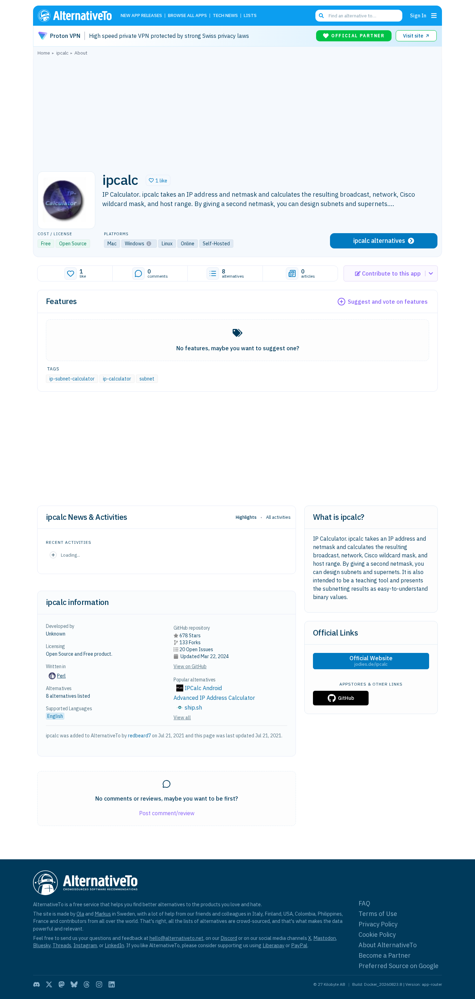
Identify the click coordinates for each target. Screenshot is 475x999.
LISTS (250, 16)
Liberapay (273, 945)
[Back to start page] (78, 15)
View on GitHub (190, 666)
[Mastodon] (61, 984)
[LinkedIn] (111, 984)
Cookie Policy (377, 935)
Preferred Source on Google (398, 966)
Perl (61, 676)
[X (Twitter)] (49, 984)
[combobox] (358, 16)
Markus (103, 913)
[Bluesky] (74, 984)
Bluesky (41, 945)
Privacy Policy (378, 924)
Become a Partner (385, 955)
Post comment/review (166, 813)
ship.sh (193, 707)
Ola (80, 913)
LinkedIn (114, 945)
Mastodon (324, 938)
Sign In (418, 15)
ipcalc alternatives (379, 241)
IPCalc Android (203, 688)
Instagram (85, 945)
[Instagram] (99, 984)
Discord (228, 938)
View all (182, 717)
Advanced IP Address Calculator (214, 697)
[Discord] (36, 984)
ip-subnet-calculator (72, 379)
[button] (158, 180)
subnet (146, 379)
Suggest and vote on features (388, 301)
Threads (62, 945)
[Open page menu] (434, 16)
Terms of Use (378, 914)
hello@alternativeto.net (176, 938)
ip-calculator (117, 379)
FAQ (364, 903)
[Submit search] (321, 15)
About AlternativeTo (388, 945)
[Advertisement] (237, 111)
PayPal (299, 945)
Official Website (371, 661)
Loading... (70, 555)
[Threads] (86, 984)
